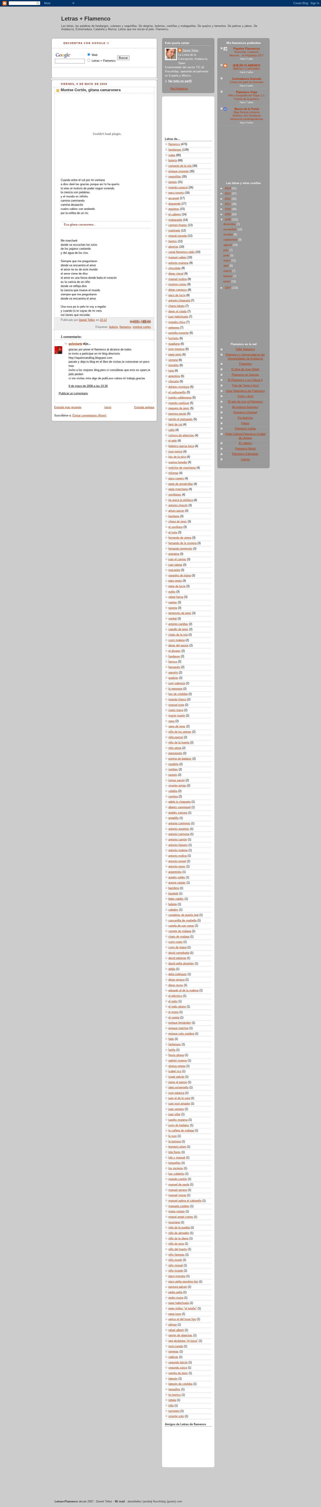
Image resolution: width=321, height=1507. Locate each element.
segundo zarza (177, 1367)
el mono (173, 1012)
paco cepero (176, 478)
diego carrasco (177, 289)
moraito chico (176, 322)
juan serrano (176, 1109)
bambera (173, 516)
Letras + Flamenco (85, 18)
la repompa (175, 688)
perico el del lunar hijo (182, 1319)
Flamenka (245, 363)
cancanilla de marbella (182, 920)
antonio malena (178, 850)
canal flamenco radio (181, 252)
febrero (228, 276)
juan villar (174, 1114)
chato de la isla (178, 634)
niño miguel (175, 1265)
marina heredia (177, 462)
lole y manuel (176, 1157)
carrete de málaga (179, 931)
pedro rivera (175, 1297)
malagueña (175, 219)
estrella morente (178, 332)
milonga (173, 473)
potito (171, 591)
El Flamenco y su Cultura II (245, 380)
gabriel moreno (177, 1060)
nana (171, 721)
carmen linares (177, 225)
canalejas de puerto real (183, 915)
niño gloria (174, 748)
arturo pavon (176, 510)
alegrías (173, 246)
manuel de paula (178, 1184)
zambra (173, 796)
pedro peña (175, 1292)
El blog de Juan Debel (245, 369)
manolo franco (177, 699)
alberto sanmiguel (179, 807)
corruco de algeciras (181, 435)
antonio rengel (177, 861)
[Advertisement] (243, 155)
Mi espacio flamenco (245, 407)
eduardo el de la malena (183, 990)
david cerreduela (178, 952)
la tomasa (174, 1141)
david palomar (177, 958)
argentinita (174, 872)
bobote (172, 904)
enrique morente (178, 171)
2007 (228, 287)
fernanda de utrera (179, 537)
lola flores (174, 1152)
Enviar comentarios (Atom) (89, 415)
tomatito (173, 365)
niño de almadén (178, 1233)
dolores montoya (178, 386)
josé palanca (176, 1093)
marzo (227, 271)
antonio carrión (177, 839)
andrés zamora (177, 812)
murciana (174, 1222)
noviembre (230, 229)
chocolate (174, 268)
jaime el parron (177, 1082)
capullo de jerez (178, 629)
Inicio (107, 407)
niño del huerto (177, 1249)
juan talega (175, 564)
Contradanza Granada (246, 78)
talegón (173, 1378)
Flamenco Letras (245, 428)
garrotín (173, 672)
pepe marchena (178, 489)
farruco (172, 661)
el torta (172, 532)
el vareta (173, 1017)
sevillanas (174, 494)
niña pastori (175, 737)
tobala (172, 1400)
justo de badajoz (178, 1125)
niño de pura (176, 1243)
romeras (173, 1351)
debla (171, 969)
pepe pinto (174, 354)
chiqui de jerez (177, 521)
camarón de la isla (180, 165)
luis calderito (176, 1173)
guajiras (173, 677)
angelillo (173, 818)
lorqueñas (174, 1162)
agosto (228, 245)
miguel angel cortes (180, 1216)
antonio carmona (178, 834)
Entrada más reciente (67, 407)
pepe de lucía (176, 586)
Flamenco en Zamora (245, 374)
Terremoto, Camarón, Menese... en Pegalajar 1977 (247, 53)
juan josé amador (179, 1103)
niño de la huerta (178, 742)
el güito (173, 1001)
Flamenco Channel (245, 412)
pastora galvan (177, 1286)
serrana (173, 360)
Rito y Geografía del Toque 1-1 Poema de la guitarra (246, 97)
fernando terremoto (180, 548)
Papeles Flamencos (246, 48)
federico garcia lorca (181, 446)
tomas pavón (176, 780)
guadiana (174, 343)
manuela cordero (178, 1206)
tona (171, 370)
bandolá (173, 893)
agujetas (173, 209)
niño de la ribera (178, 1238)
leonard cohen (177, 1146)
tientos (172, 241)
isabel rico (174, 1071)
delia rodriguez (177, 974)
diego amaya (176, 979)
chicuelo (173, 381)
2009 (228, 214)
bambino (173, 888)
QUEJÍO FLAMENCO (246, 65)
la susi (172, 1136)
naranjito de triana (179, 575)
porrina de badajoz (180, 758)
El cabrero (245, 443)
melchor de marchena (182, 467)
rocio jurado (175, 1346)
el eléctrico (175, 995)
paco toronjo (176, 192)
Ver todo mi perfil (180, 81)
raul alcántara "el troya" (183, 1340)
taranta (172, 607)
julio (226, 250)
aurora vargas (177, 882)
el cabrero (174, 214)
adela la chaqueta (179, 801)
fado (171, 1039)
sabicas (173, 1357)
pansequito (175, 753)
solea (171, 155)
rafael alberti (176, 1330)
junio (226, 255)
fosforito (173, 338)
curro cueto (175, 941)
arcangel (173, 198)
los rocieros (175, 1168)
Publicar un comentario (73, 393)
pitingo (172, 1324)
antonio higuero (178, 845)
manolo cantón (177, 1179)
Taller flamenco (245, 349)
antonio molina (177, 855)
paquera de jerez (178, 408)
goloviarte (75, 343)
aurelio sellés (176, 877)
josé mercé (175, 451)
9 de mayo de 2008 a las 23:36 (88, 386)
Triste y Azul (245, 396)
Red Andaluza (179, 88)
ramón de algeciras (180, 1335)
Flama (245, 423)
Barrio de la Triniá (247, 109)
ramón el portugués (180, 419)
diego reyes (175, 985)
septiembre (230, 239)
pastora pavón (177, 413)
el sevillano (175, 527)
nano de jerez (176, 726)
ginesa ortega (176, 1066)
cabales (173, 909)
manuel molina (177, 279)
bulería (113, 327)
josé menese (176, 349)
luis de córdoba (178, 694)
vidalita (172, 791)
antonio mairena (178, 263)
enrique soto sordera (181, 1033)
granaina (173, 553)
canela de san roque (181, 925)
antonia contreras (179, 823)
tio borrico (174, 1394)
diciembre (229, 224)
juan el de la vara (179, 1098)
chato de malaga (178, 936)
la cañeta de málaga (181, 1130)
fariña (171, 1049)
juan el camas (177, 559)
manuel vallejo (177, 257)
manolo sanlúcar (178, 403)
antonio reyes (176, 866)
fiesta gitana (176, 1055)
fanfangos (174, 1044)
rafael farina (175, 597)
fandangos (174, 149)
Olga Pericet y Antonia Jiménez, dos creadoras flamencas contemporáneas (246, 116)
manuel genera (177, 1190)
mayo (227, 260)
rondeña (173, 764)
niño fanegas (176, 1254)
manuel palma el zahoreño (185, 1200)
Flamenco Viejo (246, 92)
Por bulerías (245, 417)
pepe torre (174, 1314)
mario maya (175, 710)
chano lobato (176, 306)
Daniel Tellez (191, 50)
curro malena (176, 640)
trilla (171, 1405)
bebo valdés (176, 898)
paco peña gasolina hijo (183, 1281)
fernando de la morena (182, 543)
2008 (228, 219)
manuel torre (176, 705)
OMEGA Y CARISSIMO (246, 68)
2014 (228, 188)
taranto (172, 774)
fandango (174, 656)
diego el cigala (177, 311)
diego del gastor (178, 645)
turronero (173, 1411)
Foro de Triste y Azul (245, 385)
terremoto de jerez (179, 613)
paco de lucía (176, 295)
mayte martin (176, 715)
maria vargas (176, 1211)
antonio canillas (178, 624)
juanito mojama (178, 1119)
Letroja (245, 459)
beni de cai (175, 424)
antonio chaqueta (179, 300)
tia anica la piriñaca (180, 500)
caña (171, 430)
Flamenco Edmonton (245, 454)
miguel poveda (177, 235)
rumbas (173, 769)
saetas (172, 602)
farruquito (174, 667)
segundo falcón (178, 1362)
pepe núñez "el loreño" (182, 1308)
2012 (228, 198)
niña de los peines (179, 731)
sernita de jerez (178, 1373)
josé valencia (176, 683)
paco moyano (176, 1276)
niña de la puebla (179, 1227)
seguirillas (174, 176)
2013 (228, 193)
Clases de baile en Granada (246, 82)
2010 (228, 209)
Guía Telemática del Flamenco (245, 391)
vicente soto (176, 1416)
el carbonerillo (177, 392)
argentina (174, 376)
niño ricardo (175, 1270)
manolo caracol (178, 187)
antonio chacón (178, 505)
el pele (172, 440)
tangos (172, 182)
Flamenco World (245, 448)
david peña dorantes (181, 963)
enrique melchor (178, 1028)
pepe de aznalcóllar (180, 484)
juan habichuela (178, 316)
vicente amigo (177, 785)
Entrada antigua (144, 407)
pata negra (175, 580)
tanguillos (174, 1389)
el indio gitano (177, 1006)
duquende (174, 203)
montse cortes (142, 327)
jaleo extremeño (178, 1087)
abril (226, 265)
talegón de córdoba (180, 1383)
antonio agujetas (178, 828)
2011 (228, 204)
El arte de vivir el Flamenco (245, 401)
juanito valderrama (180, 397)
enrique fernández (179, 1022)
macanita (174, 570)
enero (227, 281)
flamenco (125, 327)
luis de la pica (177, 456)
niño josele (175, 1260)
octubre (228, 234)
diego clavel (175, 273)
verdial (172, 618)
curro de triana (177, 947)
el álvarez (174, 651)
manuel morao (177, 1195)
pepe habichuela (178, 1303)
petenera (173, 327)
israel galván (176, 1076)
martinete (174, 230)
